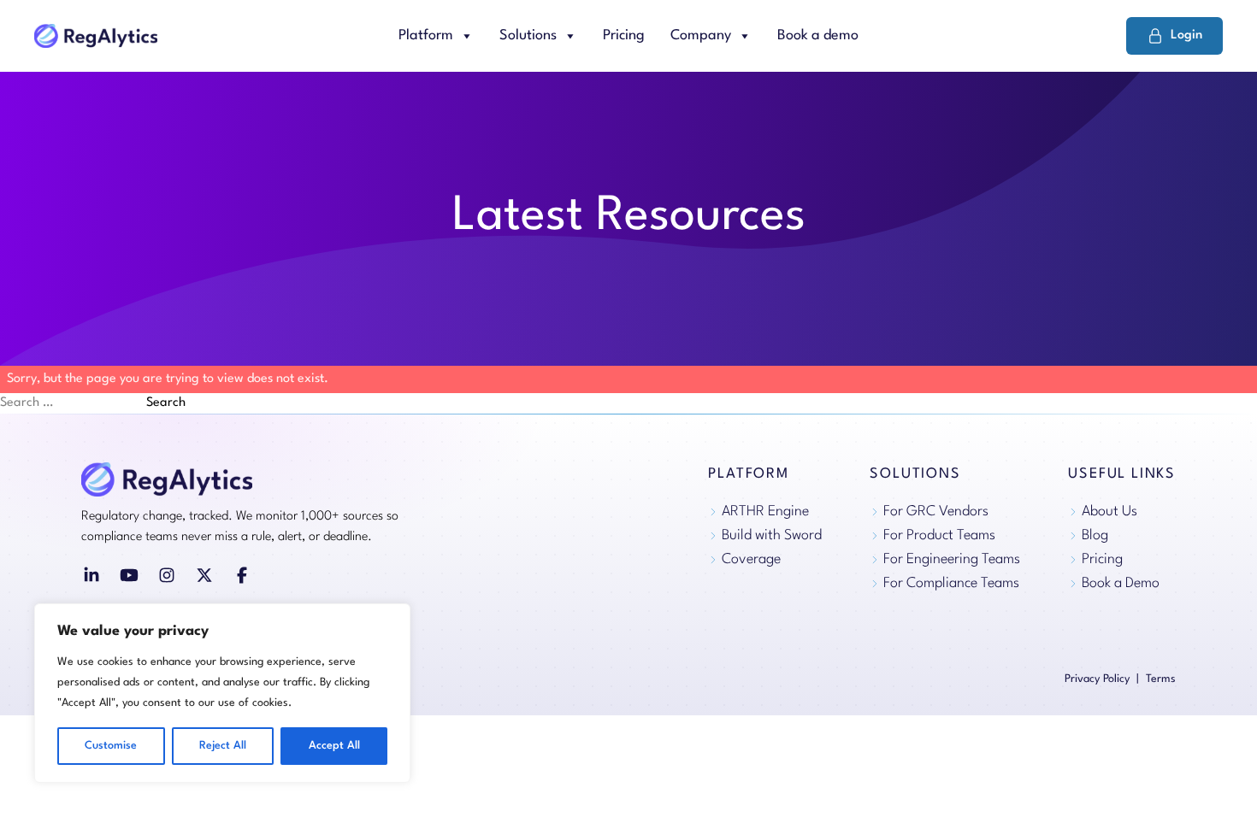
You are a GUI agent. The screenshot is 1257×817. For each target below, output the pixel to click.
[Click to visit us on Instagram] (166, 575)
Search (166, 403)
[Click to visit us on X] (204, 575)
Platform (425, 35)
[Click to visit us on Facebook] (242, 575)
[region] (222, 693)
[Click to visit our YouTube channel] (129, 575)
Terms (1161, 679)
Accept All (334, 745)
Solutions (528, 35)
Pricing (624, 35)
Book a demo (818, 35)
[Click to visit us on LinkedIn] (91, 575)
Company (700, 35)
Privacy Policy (1097, 679)
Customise (111, 745)
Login (1186, 35)
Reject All (222, 745)
